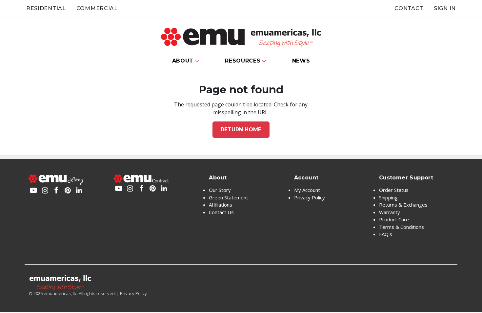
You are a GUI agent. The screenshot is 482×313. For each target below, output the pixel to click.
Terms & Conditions (401, 227)
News (301, 61)
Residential (46, 8)
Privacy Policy (309, 197)
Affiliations (220, 204)
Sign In (445, 8)
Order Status (394, 190)
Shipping (388, 197)
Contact (408, 8)
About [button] (183, 61)
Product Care (394, 219)
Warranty (389, 212)
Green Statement (228, 197)
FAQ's (385, 234)
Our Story (220, 190)
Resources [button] (242, 61)
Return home (241, 129)
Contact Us (221, 212)
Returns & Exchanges (403, 204)
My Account (307, 190)
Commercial (97, 8)
